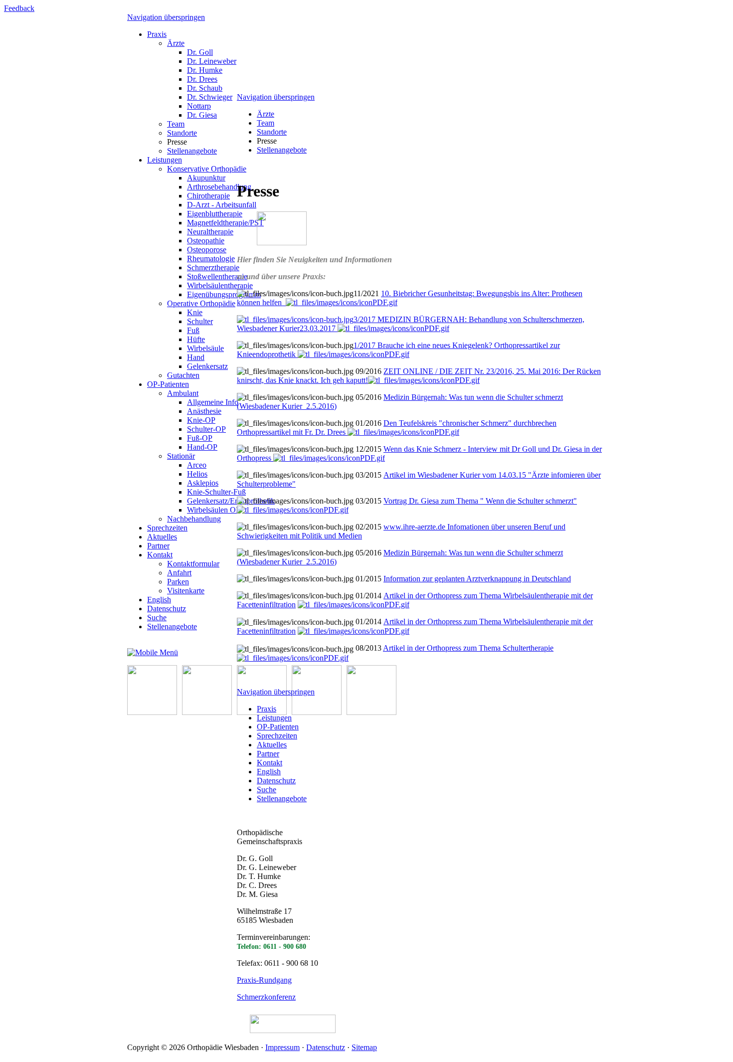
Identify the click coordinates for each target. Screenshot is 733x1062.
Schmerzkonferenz (266, 997)
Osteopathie (205, 240)
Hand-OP (202, 447)
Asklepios (202, 483)
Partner (158, 545)
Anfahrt (179, 572)
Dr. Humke (204, 70)
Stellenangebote (192, 151)
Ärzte (175, 43)
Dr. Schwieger (209, 97)
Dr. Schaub (204, 88)
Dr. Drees (202, 79)
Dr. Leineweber (211, 61)
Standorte (182, 133)
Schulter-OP (206, 429)
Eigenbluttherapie (214, 213)
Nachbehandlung (194, 519)
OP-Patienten (168, 384)
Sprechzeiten (167, 528)
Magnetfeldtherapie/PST (225, 222)
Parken (178, 581)
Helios (197, 474)
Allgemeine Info (212, 402)
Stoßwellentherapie (217, 276)
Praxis (157, 34)
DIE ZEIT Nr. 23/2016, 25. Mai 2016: (500, 371)
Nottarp (199, 106)
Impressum (282, 1047)
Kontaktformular (193, 563)
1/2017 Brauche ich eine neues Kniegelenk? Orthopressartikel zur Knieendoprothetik (398, 349)
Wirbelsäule (205, 348)
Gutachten (183, 375)
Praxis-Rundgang (264, 980)
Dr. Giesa (202, 115)
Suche (157, 617)
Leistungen (164, 160)
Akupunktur (206, 178)
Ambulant (182, 393)
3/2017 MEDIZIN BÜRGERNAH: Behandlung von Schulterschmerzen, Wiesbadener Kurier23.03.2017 (410, 324)
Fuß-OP (199, 438)
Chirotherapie (208, 195)
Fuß (193, 330)
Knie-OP (201, 420)
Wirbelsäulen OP (213, 510)
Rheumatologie (211, 258)
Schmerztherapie (213, 267)
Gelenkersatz (207, 366)
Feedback (19, 8)
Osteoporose (206, 249)
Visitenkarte (185, 590)
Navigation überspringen (166, 17)
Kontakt (160, 554)
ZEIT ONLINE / (411, 371)
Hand (195, 357)
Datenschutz (166, 608)
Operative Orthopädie (201, 303)
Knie (194, 312)
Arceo (196, 465)
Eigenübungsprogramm (224, 294)
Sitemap (364, 1047)
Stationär (181, 456)
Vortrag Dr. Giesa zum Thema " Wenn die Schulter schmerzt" (480, 501)
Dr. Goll (200, 52)
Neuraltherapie (210, 231)
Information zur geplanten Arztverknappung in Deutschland (477, 578)
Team (175, 124)
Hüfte (196, 339)
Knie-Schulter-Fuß (216, 492)
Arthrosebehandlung (219, 186)
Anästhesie (204, 411)
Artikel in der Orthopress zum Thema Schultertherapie (468, 648)
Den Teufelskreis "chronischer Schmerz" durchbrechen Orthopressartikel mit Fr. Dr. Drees (396, 427)
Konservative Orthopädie (206, 169)
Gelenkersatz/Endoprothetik (231, 501)
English (159, 599)
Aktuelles (162, 536)
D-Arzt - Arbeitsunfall (221, 204)
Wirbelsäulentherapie (220, 285)
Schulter (200, 321)
